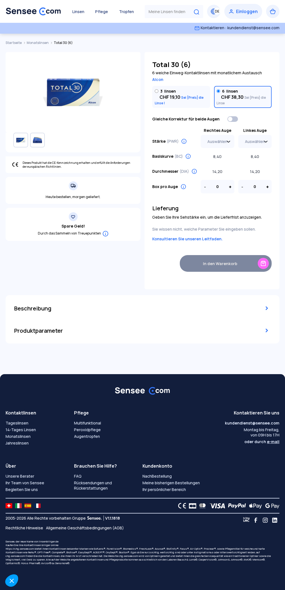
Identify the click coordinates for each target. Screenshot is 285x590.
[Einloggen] (243, 11)
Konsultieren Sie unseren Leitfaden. (187, 238)
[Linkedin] (274, 520)
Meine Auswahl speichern (93, 562)
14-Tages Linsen (21, 429)
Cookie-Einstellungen (34, 562)
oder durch (261, 441)
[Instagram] (265, 520)
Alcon (157, 79)
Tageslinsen (17, 423)
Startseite (14, 42)
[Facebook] (255, 520)
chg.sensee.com (128, 556)
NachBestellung (157, 476)
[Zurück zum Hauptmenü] (33, 11)
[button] (11, 580)
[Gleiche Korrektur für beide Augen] (233, 119)
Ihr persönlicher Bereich (164, 489)
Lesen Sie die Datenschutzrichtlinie (38, 544)
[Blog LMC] (246, 520)
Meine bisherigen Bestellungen (171, 482)
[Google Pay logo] (270, 505)
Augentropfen (87, 436)
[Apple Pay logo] (254, 505)
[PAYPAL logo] (235, 505)
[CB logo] (191, 505)
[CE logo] (180, 505)
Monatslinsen (38, 42)
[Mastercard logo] (201, 505)
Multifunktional (87, 423)
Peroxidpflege (87, 429)
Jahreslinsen (17, 443)
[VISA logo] (216, 505)
